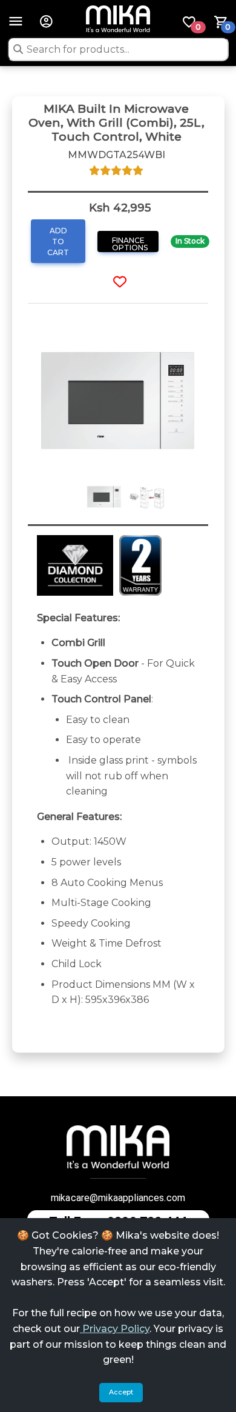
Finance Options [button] (130, 244)
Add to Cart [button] (58, 241)
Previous (19, 404)
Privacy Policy (114, 1328)
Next (217, 404)
